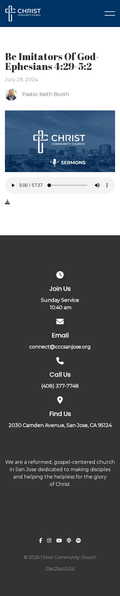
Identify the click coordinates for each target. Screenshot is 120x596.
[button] (110, 13)
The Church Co (60, 568)
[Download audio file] (7, 202)
